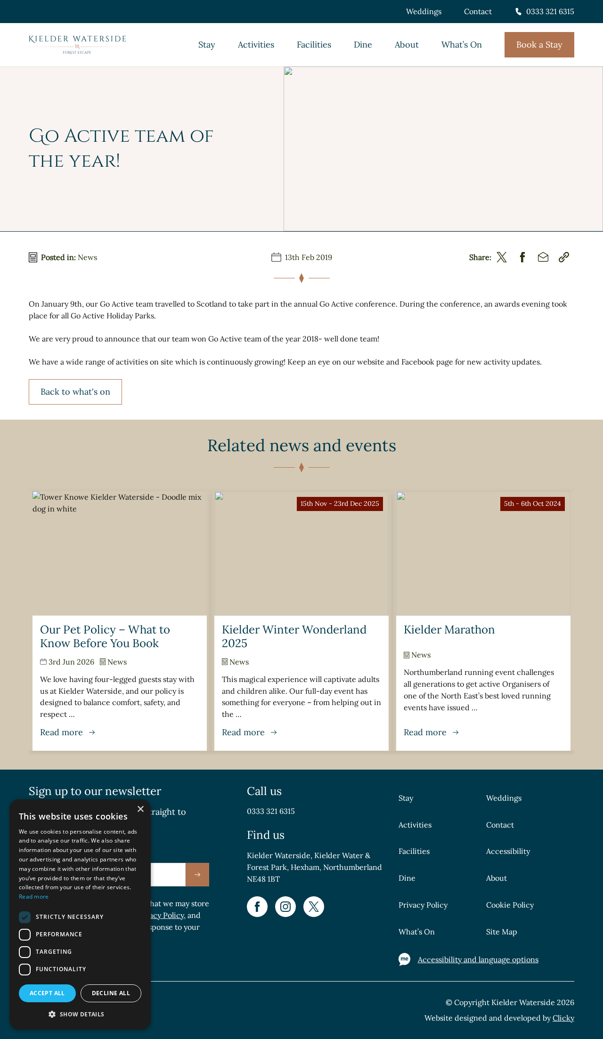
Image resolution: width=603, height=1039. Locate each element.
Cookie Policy (510, 904)
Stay (206, 44)
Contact (478, 11)
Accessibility (508, 851)
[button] (80, 1014)
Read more (34, 897)
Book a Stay (539, 44)
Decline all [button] (111, 993)
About (407, 44)
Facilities (314, 44)
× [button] (140, 809)
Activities (256, 44)
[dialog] (80, 914)
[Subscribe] (197, 874)
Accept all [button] (47, 993)
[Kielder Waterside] (77, 45)
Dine (363, 44)
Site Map (501, 931)
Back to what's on (75, 391)
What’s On (461, 44)
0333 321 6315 (550, 11)
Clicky (563, 1018)
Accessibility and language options (478, 959)
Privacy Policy (159, 915)
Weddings (423, 11)
